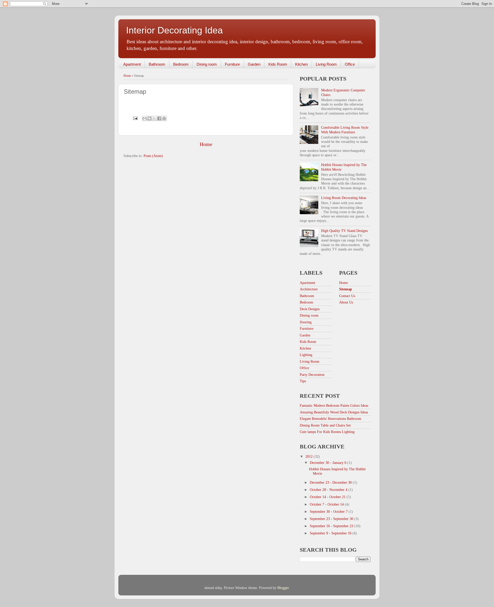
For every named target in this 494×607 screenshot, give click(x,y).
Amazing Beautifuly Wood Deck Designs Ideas (334, 412)
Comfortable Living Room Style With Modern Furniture (344, 129)
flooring (306, 322)
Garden (254, 64)
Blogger (283, 588)
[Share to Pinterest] (164, 118)
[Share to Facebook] (159, 118)
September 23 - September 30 (332, 519)
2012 (309, 456)
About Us (346, 302)
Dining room (207, 64)
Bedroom (181, 64)
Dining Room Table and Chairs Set (325, 425)
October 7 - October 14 (327, 504)
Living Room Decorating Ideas (343, 198)
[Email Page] (135, 118)
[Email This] (144, 118)
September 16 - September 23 (332, 526)
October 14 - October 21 (328, 497)
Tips (303, 381)
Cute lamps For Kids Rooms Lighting (327, 432)
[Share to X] (154, 118)
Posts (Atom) (153, 156)
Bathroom (157, 64)
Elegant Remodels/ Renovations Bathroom (330, 419)
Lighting (306, 355)
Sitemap (345, 289)
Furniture (232, 64)
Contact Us (347, 296)
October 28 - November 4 (329, 490)
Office (350, 64)
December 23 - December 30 (331, 482)
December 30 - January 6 (328, 463)
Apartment (132, 64)
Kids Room (277, 64)
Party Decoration (312, 374)
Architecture (309, 289)
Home (127, 75)
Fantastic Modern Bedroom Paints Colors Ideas (334, 405)
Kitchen (301, 64)
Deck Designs (310, 309)
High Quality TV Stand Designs (344, 231)
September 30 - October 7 (329, 511)
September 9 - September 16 (331, 533)
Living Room (326, 64)
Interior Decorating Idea (174, 30)
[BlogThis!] (149, 118)
